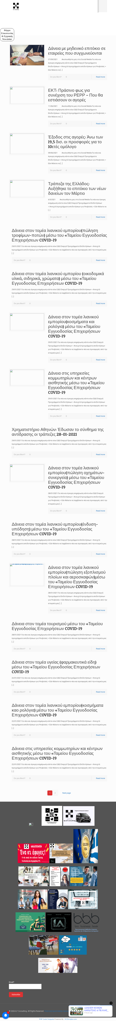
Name (6, 27)
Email (7, 40)
